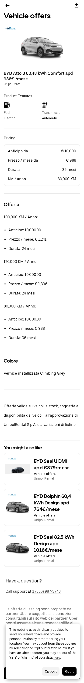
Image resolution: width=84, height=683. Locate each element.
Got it (69, 671)
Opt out (51, 671)
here (56, 657)
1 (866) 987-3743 (46, 591)
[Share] (76, 5)
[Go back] (7, 5)
